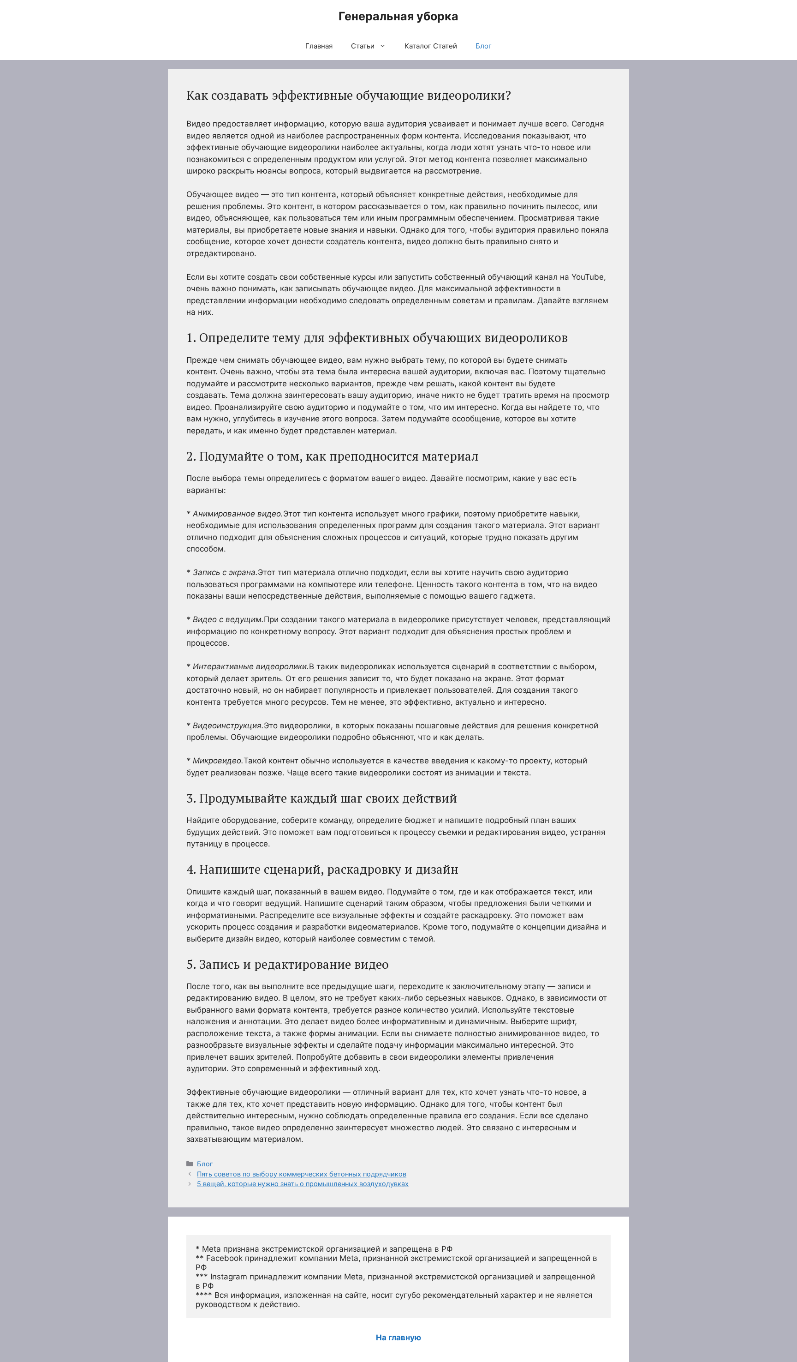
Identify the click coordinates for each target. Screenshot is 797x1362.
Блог (484, 46)
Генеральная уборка (398, 16)
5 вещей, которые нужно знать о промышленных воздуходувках (303, 1184)
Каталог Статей (430, 46)
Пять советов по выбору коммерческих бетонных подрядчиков (301, 1174)
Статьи (363, 46)
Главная (319, 46)
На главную (398, 1337)
